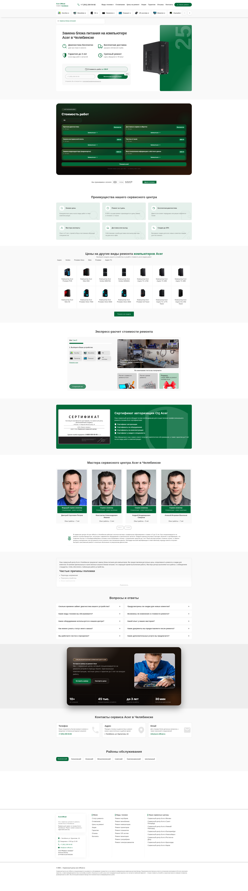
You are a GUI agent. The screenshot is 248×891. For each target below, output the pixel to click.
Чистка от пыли (131, 139)
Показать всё (124, 164)
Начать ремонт (184, 4)
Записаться (92, 132)
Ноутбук (65, 13)
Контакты (169, 4)
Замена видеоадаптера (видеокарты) (77, 151)
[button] (120, 527)
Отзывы (160, 4)
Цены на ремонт (133, 4)
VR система (143, 13)
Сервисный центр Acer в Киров (159, 845)
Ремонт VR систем (121, 833)
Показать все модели (124, 314)
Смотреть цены (100, 681)
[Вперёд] (190, 13)
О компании (120, 4)
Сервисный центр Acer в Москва (159, 818)
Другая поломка (149, 182)
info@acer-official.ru (158, 734)
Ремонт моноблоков (122, 821)
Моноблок (80, 13)
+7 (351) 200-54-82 (88, 5)
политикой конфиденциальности (92, 81)
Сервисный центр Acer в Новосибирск (161, 834)
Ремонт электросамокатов (124, 842)
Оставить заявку (82, 681)
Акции (143, 4)
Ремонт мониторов (122, 836)
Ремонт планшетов (122, 830)
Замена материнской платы (73, 139)
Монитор (160, 13)
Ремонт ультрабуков (122, 839)
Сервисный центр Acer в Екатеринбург (162, 831)
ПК (95, 13)
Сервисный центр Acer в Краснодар (161, 842)
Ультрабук (177, 13)
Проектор (109, 13)
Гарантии (151, 4)
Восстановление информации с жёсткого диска (143, 151)
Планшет (126, 13)
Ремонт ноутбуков (121, 818)
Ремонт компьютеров (122, 824)
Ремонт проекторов (122, 827)
